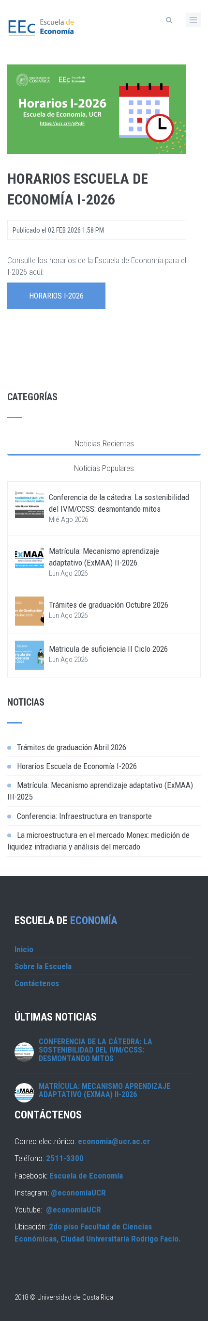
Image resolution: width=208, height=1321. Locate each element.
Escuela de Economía (86, 1175)
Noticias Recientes (104, 443)
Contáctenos (37, 983)
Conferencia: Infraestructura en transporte (84, 816)
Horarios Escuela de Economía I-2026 (77, 766)
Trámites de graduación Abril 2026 (71, 747)
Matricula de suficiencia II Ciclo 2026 (108, 649)
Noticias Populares (104, 468)
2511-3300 (65, 1158)
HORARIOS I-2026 (56, 295)
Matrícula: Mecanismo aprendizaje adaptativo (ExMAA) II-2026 (104, 1091)
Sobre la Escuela (43, 966)
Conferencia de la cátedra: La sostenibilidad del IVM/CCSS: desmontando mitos (95, 1050)
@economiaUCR (78, 1192)
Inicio (24, 949)
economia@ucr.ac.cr (114, 1141)
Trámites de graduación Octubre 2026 (108, 605)
